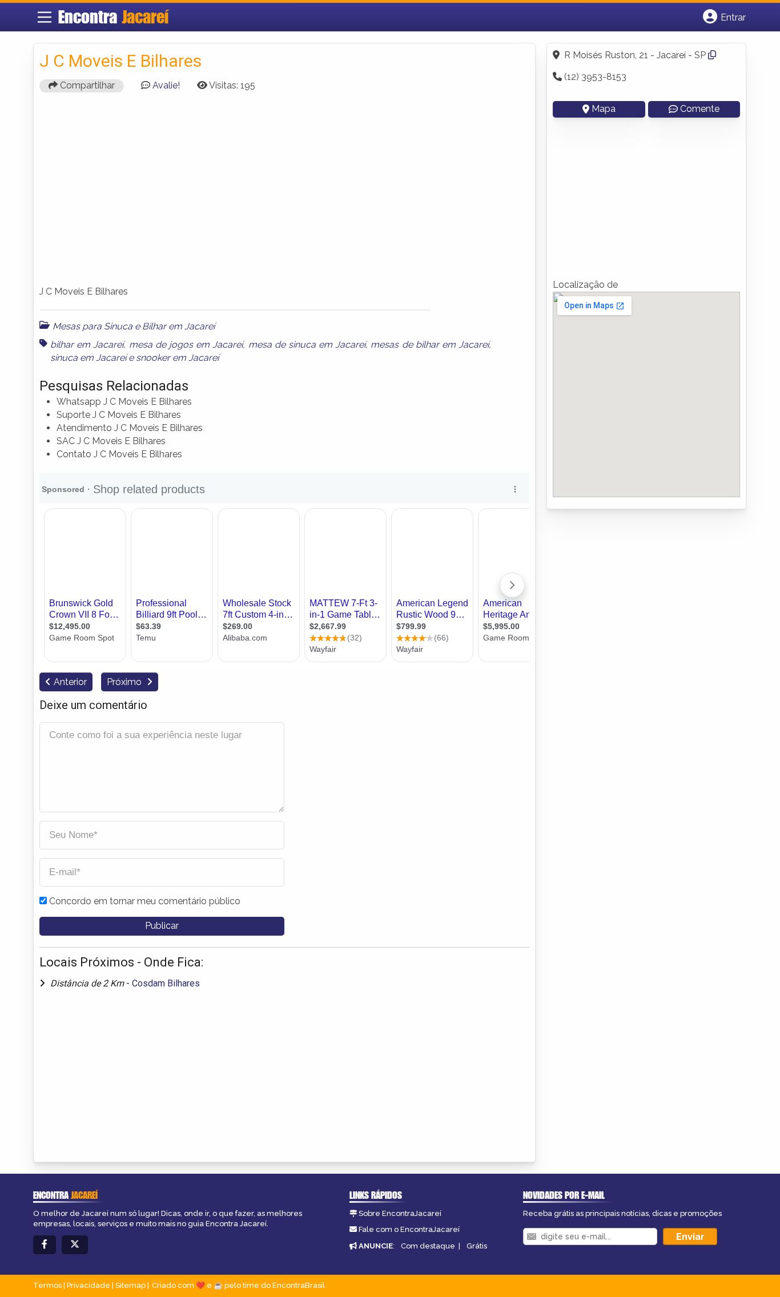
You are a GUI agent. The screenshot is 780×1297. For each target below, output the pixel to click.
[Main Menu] (44, 17)
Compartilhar (86, 85)
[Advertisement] (284, 194)
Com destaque (428, 1246)
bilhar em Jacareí (86, 344)
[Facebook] (44, 1244)
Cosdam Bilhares (166, 983)
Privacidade (88, 1285)
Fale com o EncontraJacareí (409, 1229)
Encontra (113, 16)
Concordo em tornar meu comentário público (144, 901)
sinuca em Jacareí (88, 357)
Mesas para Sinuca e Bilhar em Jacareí (134, 326)
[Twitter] (75, 1244)
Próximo (125, 681)
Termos (47, 1285)
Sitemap (130, 1285)
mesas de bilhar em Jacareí (430, 344)
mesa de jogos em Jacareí (186, 344)
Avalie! (166, 85)
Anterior (70, 681)
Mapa (604, 108)
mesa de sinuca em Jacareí (307, 344)
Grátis (477, 1246)
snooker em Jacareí (177, 357)
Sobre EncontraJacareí (400, 1213)
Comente (699, 108)
